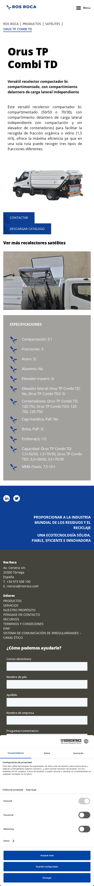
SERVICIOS (10, 605)
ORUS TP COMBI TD (17, 29)
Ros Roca (11, 24)
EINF (6, 628)
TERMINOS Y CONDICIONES (23, 624)
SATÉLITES (52, 24)
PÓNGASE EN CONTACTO (21, 614)
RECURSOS (11, 619)
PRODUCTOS (32, 24)
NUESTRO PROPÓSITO (19, 610)
